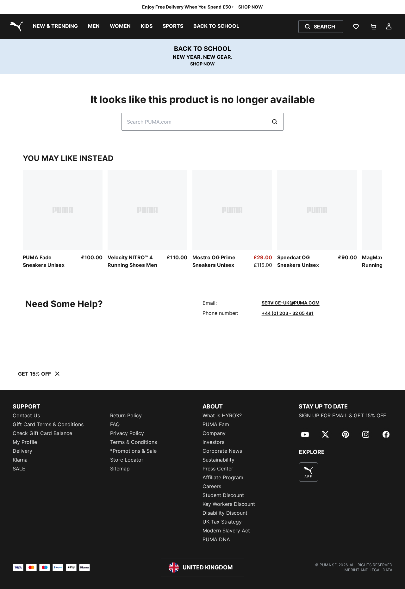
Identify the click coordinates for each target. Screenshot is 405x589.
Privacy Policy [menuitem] (127, 433)
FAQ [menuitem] (115, 424)
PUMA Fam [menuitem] (215, 424)
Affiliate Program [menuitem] (222, 477)
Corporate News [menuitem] (222, 451)
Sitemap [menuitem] (120, 468)
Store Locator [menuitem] (126, 460)
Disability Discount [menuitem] (224, 513)
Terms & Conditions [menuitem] (133, 442)
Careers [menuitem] (211, 486)
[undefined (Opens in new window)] (308, 472)
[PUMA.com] (15, 26)
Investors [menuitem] (213, 442)
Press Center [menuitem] (217, 468)
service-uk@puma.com (291, 302)
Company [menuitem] (214, 433)
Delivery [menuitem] (22, 451)
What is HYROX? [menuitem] (222, 415)
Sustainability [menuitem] (218, 460)
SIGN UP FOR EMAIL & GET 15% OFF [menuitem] (342, 415)
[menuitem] (55, 26)
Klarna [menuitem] (20, 460)
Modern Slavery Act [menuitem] (226, 530)
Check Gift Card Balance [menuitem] (42, 433)
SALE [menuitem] (19, 468)
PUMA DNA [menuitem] (216, 539)
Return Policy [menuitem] (126, 415)
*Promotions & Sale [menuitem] (133, 451)
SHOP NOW (250, 6)
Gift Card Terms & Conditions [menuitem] (48, 424)
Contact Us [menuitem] (26, 415)
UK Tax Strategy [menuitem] (222, 521)
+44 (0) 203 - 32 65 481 (288, 313)
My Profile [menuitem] (25, 442)
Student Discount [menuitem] (223, 495)
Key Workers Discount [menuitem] (228, 504)
